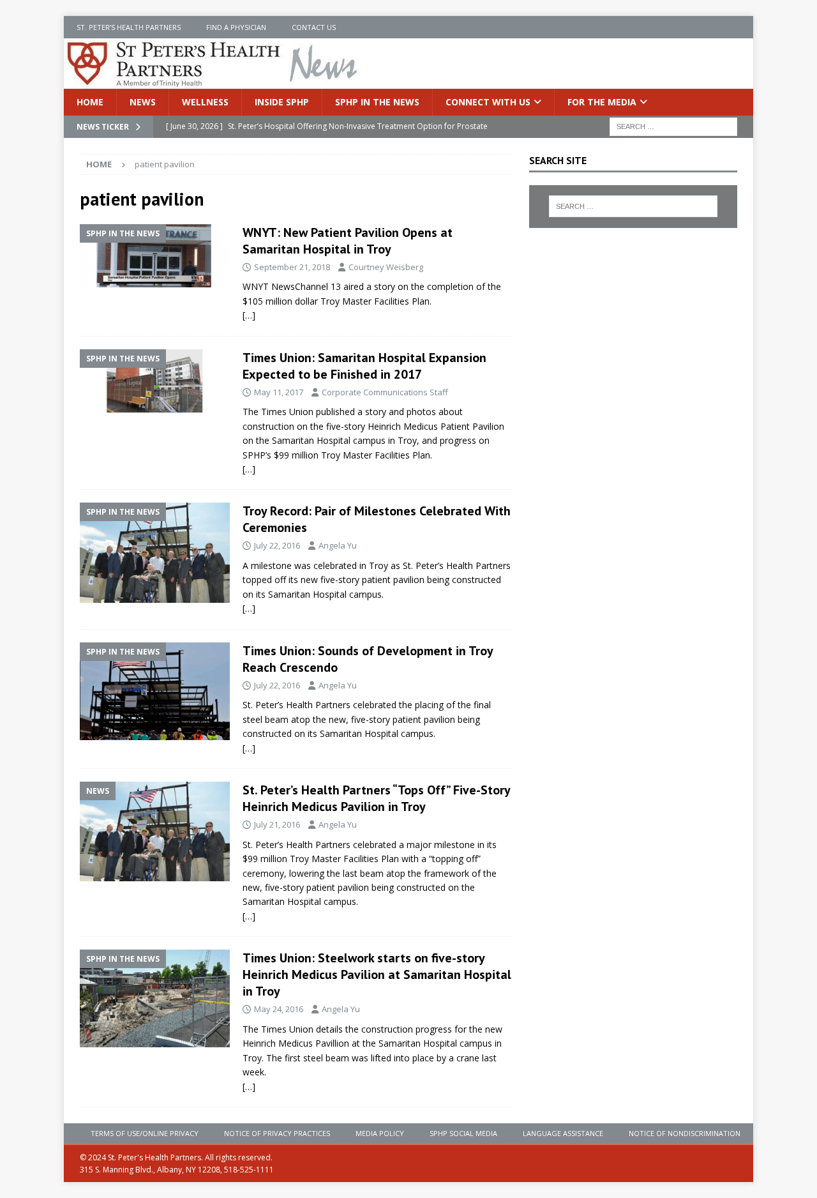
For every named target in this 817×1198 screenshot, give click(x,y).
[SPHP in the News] (155, 256)
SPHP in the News (377, 102)
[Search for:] (673, 126)
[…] (249, 315)
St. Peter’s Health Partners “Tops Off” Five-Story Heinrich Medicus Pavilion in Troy (376, 798)
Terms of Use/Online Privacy (145, 1133)
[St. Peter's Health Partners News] (213, 81)
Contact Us (314, 27)
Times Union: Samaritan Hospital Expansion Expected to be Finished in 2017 (364, 366)
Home (90, 102)
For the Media (601, 102)
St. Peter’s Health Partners (129, 27)
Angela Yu (338, 545)
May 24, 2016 (278, 1009)
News (143, 102)
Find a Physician (236, 27)
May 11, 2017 (278, 392)
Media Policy (380, 1133)
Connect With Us (488, 102)
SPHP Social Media (463, 1133)
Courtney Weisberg (386, 267)
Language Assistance (563, 1133)
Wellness (205, 102)
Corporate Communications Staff (385, 392)
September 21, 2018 (292, 267)
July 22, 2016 (277, 545)
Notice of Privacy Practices (277, 1133)
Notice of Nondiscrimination (684, 1133)
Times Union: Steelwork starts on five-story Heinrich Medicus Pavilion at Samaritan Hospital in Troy (377, 974)
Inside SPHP (282, 102)
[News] (155, 831)
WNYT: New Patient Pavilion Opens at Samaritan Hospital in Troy (348, 240)
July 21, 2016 (277, 824)
